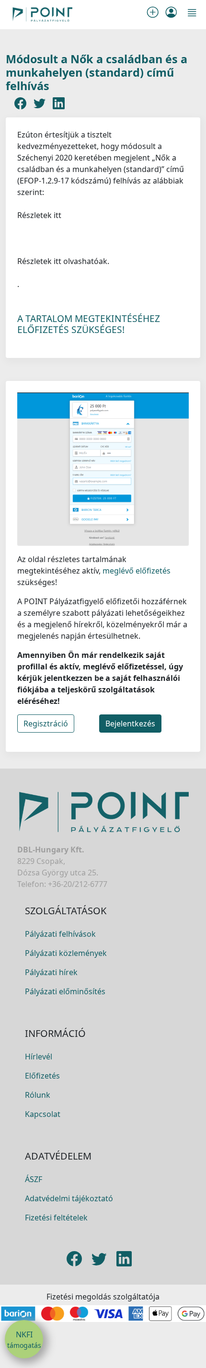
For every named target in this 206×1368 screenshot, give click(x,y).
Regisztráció (45, 723)
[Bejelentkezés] (171, 14)
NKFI (24, 1339)
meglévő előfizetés (136, 570)
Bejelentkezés (130, 723)
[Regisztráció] (154, 14)
